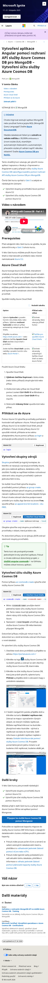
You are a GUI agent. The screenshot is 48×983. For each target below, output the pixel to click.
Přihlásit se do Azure (12, 98)
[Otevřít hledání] (34, 26)
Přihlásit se (42, 26)
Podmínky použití (8, 976)
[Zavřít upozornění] (44, 4)
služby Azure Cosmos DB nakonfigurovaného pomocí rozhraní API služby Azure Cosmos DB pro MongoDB (23, 172)
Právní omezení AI (9, 966)
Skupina (5, 462)
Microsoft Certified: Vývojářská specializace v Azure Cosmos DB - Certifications (22, 924)
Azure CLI (19, 259)
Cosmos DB (19, 42)
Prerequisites (9, 91)
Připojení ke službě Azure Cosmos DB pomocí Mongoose (24, 819)
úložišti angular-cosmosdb (16, 561)
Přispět (4, 969)
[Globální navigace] (2, 26)
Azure (10, 42)
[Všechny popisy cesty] (4, 42)
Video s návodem (10, 88)
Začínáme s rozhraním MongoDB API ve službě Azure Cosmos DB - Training (23, 910)
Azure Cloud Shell (11, 95)
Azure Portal (12, 353)
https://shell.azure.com (12, 337)
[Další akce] (44, 42)
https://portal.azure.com (24, 654)
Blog (35, 966)
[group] (24, 521)
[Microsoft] (24, 25)
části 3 (28, 180)
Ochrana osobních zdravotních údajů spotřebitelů (21, 973)
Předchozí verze (25, 966)
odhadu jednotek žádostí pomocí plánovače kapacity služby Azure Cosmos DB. (24, 864)
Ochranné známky (25, 976)
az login (38, 435)
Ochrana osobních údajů (19, 969)
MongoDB (31, 42)
